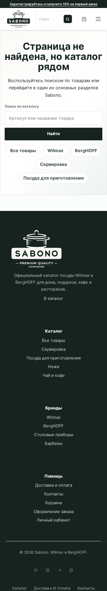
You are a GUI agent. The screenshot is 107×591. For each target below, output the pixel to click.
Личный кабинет (53, 520)
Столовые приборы (53, 434)
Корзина (53, 502)
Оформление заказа (54, 511)
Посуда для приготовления (53, 178)
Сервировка (53, 164)
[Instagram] (47, 570)
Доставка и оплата (53, 485)
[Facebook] (36, 570)
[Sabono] (36, 249)
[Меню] (98, 18)
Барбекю (54, 443)
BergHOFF (86, 150)
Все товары (23, 150)
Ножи (53, 366)
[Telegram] (59, 570)
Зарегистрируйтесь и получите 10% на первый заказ (53, 4)
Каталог (19, 588)
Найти (68, 19)
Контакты (53, 494)
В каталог (53, 298)
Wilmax (55, 150)
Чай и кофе (54, 375)
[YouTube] (71, 570)
